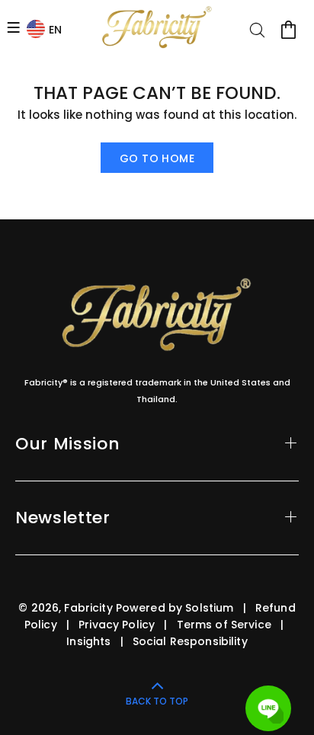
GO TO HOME (157, 158)
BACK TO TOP (157, 701)
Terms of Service (224, 624)
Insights (88, 641)
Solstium (209, 607)
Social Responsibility (190, 641)
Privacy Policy (116, 624)
